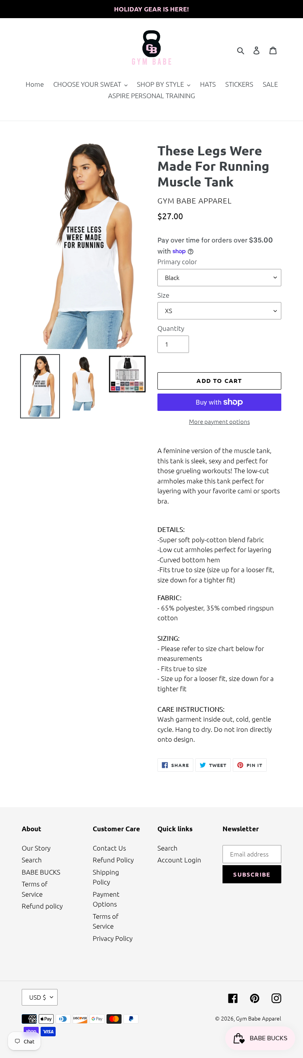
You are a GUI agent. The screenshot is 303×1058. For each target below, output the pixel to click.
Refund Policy (113, 859)
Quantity (170, 328)
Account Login (179, 859)
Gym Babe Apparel (258, 1018)
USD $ (37, 997)
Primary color (177, 261)
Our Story (36, 847)
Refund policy (42, 905)
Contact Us (109, 847)
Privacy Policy (113, 938)
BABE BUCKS (41, 872)
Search (32, 859)
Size (163, 295)
